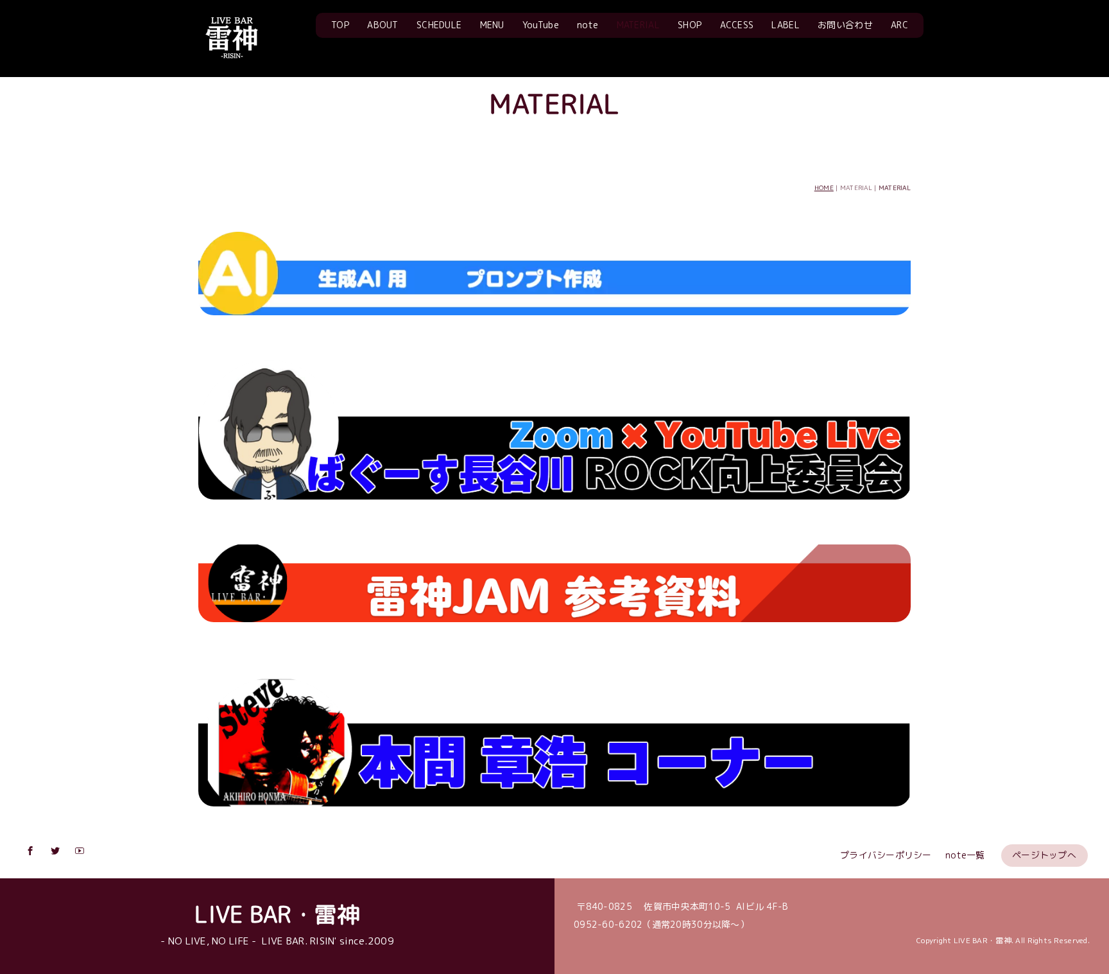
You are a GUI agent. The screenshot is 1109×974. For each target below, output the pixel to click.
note (587, 25)
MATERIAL (638, 25)
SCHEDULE (439, 25)
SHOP (689, 25)
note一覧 (965, 855)
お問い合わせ (845, 25)
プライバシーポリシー (886, 855)
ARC (899, 25)
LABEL (785, 25)
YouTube (540, 25)
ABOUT (382, 25)
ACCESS (737, 25)
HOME (824, 187)
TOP (340, 25)
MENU (492, 25)
